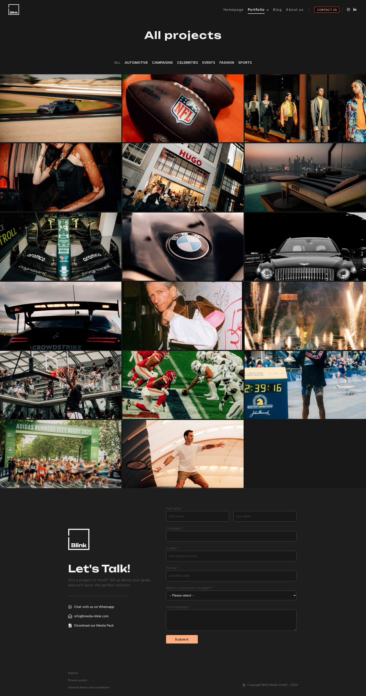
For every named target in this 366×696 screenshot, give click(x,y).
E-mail (172, 548)
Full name (174, 508)
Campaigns (162, 63)
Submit (182, 639)
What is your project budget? (190, 588)
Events (208, 63)
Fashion (226, 63)
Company (175, 528)
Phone (172, 568)
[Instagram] (348, 9)
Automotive (136, 63)
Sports (245, 63)
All (117, 63)
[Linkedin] (355, 9)
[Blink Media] (13, 9)
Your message (178, 607)
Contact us (327, 10)
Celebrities (187, 63)
